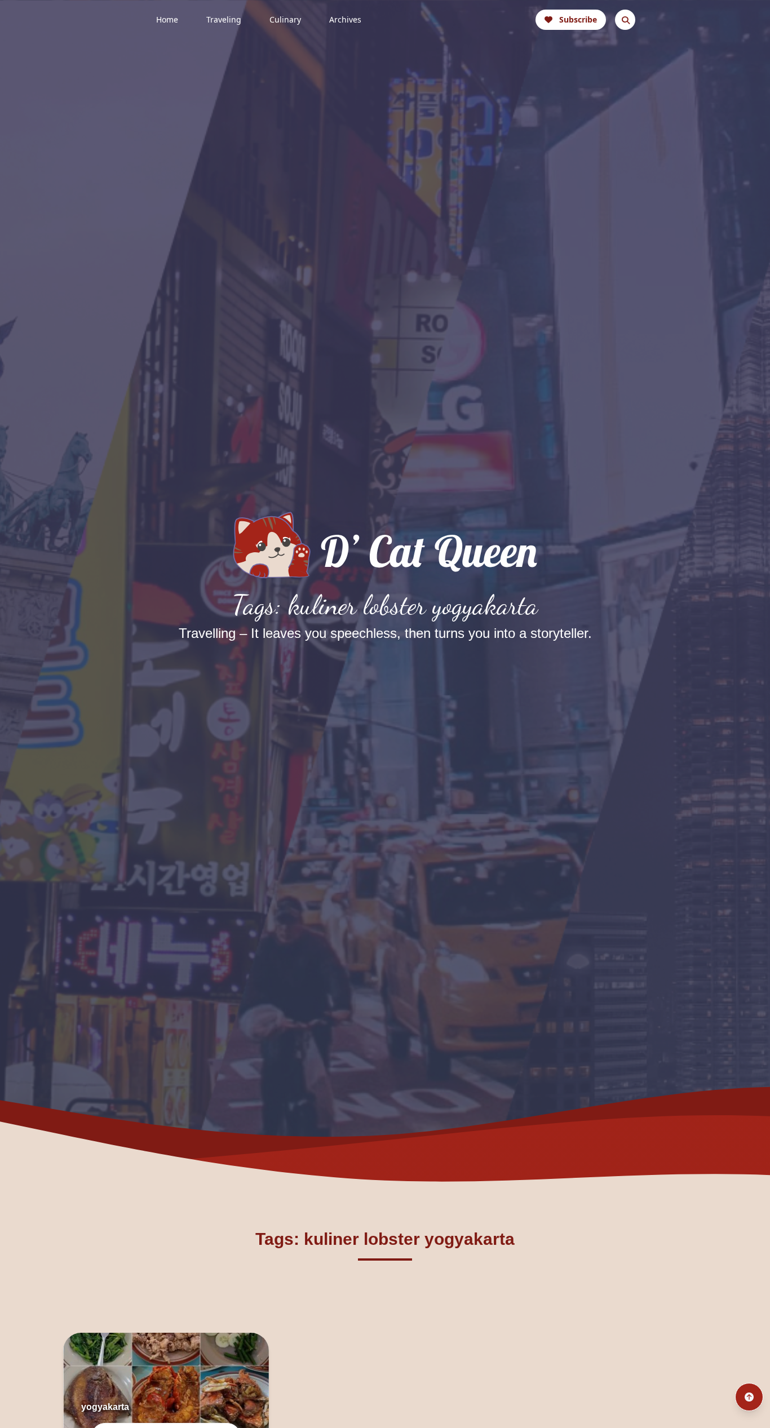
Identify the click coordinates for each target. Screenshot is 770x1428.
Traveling (223, 19)
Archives (345, 19)
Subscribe (578, 19)
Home (167, 19)
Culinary (285, 19)
